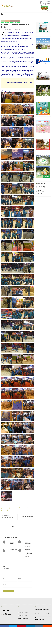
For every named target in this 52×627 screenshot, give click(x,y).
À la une (3, 20)
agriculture (7, 20)
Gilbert (19, 29)
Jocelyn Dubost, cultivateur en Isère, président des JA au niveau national (28, 552)
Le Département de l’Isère (23, 618)
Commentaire (6, 568)
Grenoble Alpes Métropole (23, 612)
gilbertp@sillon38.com (7, 614)
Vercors (4, 510)
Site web (4, 584)
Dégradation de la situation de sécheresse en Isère (28, 542)
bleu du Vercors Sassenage (15, 20)
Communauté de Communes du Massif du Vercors (10, 22)
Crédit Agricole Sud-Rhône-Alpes (24, 610)
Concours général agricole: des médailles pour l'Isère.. (27, 517)
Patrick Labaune (24, 508)
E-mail (19, 578)
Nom (4, 578)
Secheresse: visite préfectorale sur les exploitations (13, 551)
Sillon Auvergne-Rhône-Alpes (43, 607)
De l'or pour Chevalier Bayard (7, 517)
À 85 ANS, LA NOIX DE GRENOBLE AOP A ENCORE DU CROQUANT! (42, 618)
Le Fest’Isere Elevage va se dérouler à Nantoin (12, 542)
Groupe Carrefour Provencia (23, 615)
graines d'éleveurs (15, 508)
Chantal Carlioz (6, 508)
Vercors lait (11, 510)
